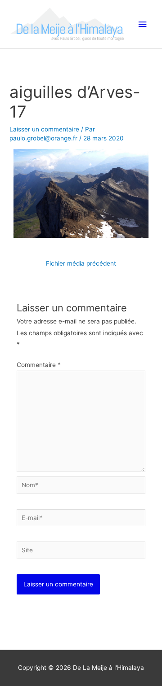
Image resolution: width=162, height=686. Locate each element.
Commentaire (39, 364)
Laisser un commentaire (44, 129)
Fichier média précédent (81, 263)
